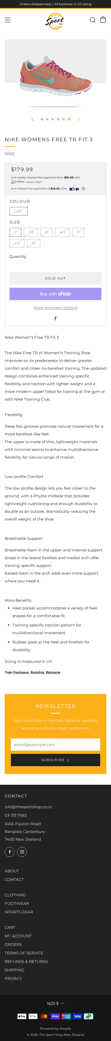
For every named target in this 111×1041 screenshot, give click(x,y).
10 (33, 243)
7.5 (31, 232)
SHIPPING (15, 970)
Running (37, 672)
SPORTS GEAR (19, 912)
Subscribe (53, 760)
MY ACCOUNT (18, 935)
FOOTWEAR (17, 903)
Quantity (18, 256)
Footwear (21, 672)
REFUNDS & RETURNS (26, 961)
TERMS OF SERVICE (24, 953)
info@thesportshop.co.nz (28, 806)
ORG (18, 211)
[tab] (42, 119)
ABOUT (12, 871)
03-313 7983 (16, 815)
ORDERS (13, 944)
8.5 (62, 232)
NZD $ (52, 1003)
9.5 (17, 243)
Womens (53, 672)
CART (10, 927)
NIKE (10, 153)
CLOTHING (15, 895)
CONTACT (14, 879)
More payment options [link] (55, 307)
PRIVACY (13, 978)
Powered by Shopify (55, 1028)
